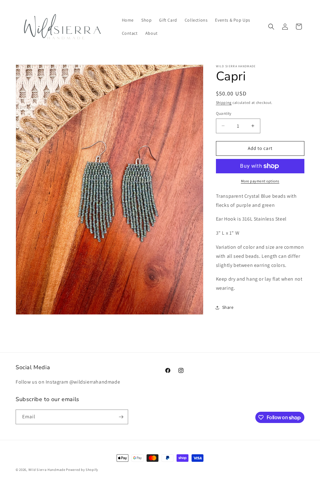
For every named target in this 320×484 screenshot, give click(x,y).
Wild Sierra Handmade (46, 469)
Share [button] (228, 307)
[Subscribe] (121, 417)
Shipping (224, 102)
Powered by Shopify (82, 469)
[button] (271, 26)
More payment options (260, 181)
